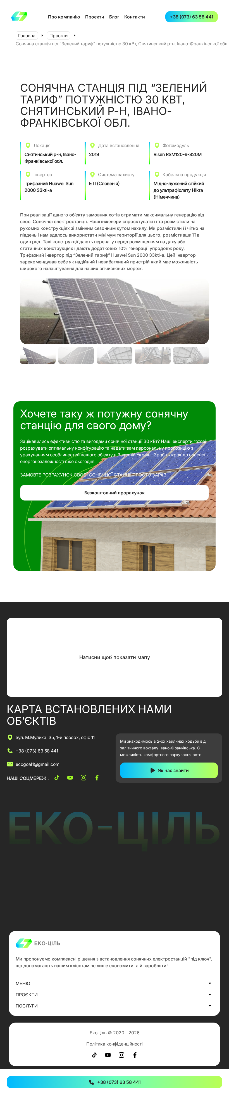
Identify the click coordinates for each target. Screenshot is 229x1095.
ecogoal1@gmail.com (37, 764)
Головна (26, 35)
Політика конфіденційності (114, 1044)
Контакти (134, 17)
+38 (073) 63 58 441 (191, 17)
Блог (114, 17)
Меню (23, 983)
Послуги (27, 1006)
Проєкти (94, 17)
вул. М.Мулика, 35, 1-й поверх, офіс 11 (55, 737)
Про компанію (64, 17)
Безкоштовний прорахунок (114, 492)
